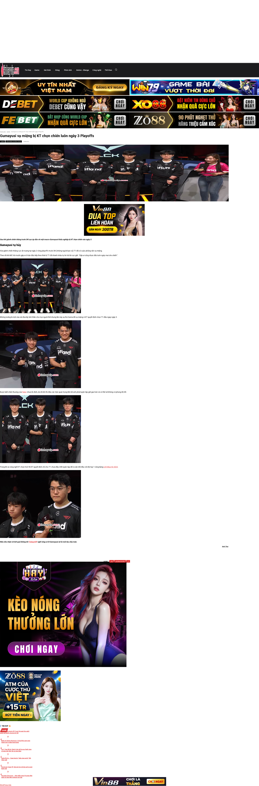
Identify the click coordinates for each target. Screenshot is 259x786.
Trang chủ (3, 132)
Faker (24, 392)
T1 (128, 561)
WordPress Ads (5, 785)
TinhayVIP (33, 542)
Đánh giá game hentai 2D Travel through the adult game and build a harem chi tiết (14, 732)
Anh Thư (225, 546)
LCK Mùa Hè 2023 (111, 467)
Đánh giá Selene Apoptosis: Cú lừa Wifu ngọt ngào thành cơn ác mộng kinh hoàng (15, 741)
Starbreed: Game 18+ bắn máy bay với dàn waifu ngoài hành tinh (16, 768)
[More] (140, 552)
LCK (112, 561)
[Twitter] (111, 552)
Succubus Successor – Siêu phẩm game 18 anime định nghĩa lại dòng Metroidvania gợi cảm (16, 776)
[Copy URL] (132, 552)
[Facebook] (103, 552)
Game (8, 132)
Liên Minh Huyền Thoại (13, 141)
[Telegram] (125, 552)
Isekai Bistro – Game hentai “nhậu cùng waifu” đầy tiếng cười (16, 759)
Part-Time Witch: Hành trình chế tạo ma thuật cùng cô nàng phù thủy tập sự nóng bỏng (16, 750)
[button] (117, 69)
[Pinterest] (118, 552)
